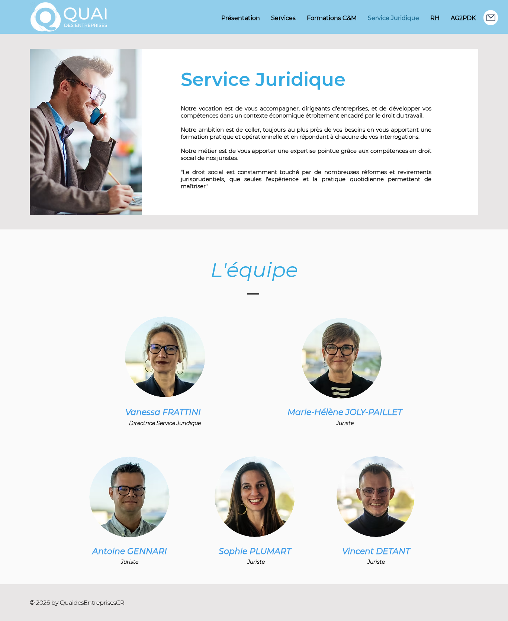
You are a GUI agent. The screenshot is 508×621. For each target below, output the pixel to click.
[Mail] (490, 17)
